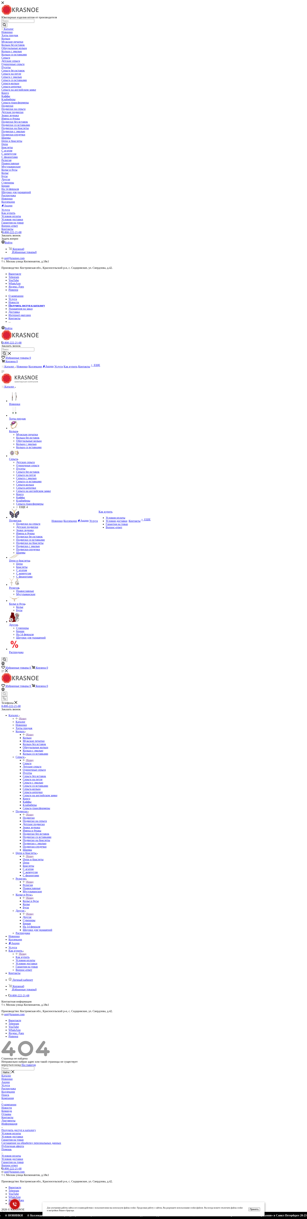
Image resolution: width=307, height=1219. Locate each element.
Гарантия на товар (12, 1139)
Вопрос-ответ (9, 1165)
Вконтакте (15, 273)
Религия (28, 885)
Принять (254, 1209)
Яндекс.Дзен (16, 286)
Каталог (20, 721)
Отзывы (6, 1114)
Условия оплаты (11, 1133)
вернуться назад (11, 1064)
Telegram (14, 277)
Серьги (27, 763)
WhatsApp (15, 283)
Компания (7, 1098)
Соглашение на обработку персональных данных (31, 1142)
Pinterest (13, 289)
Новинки (7, 1078)
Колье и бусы (31, 901)
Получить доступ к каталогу (18, 1130)
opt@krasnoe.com (14, 258)
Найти (6, 1072)
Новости (6, 1107)
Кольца (27, 737)
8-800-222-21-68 (11, 232)
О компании (8, 1104)
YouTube (14, 280)
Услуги (5, 1085)
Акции (5, 1082)
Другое (27, 917)
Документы (8, 1120)
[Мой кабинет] (3, 664)
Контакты (7, 1117)
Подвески (29, 817)
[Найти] (4, 25)
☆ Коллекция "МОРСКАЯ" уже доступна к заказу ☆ (37, 1215)
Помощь (6, 1149)
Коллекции (8, 1091)
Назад (22, 718)
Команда (6, 1110)
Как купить (22, 957)
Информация (9, 1123)
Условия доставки (12, 1136)
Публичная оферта (12, 1146)
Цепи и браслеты (33, 859)
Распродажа (8, 1088)
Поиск (5, 1094)
